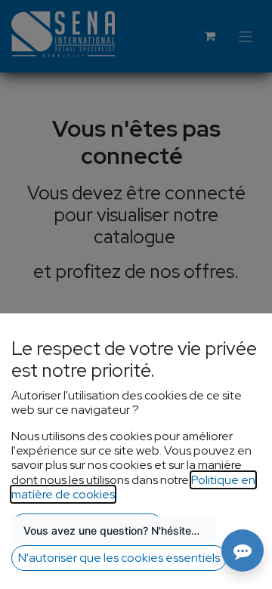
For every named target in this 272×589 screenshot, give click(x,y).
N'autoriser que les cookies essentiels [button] (119, 558)
